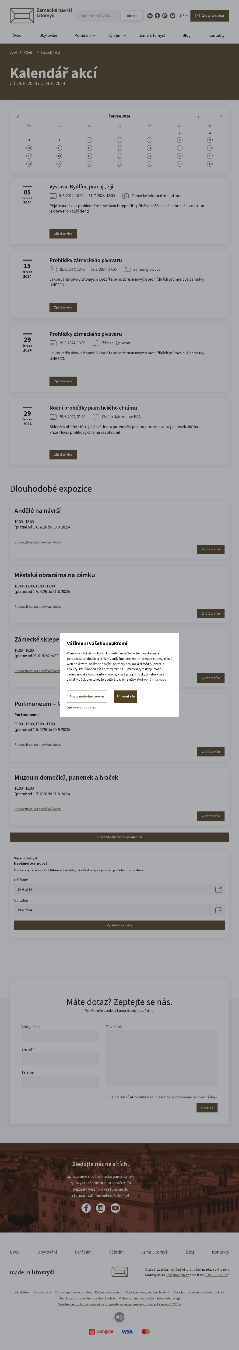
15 (179, 148)
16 (209, 148)
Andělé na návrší (37, 510)
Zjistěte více (63, 233)
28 (149, 164)
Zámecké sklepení (39, 639)
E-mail (28, 1049)
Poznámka (114, 1026)
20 (119, 156)
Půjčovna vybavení (108, 1292)
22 (179, 156)
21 (149, 156)
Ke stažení (22, 1292)
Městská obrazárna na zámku (54, 575)
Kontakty (216, 35)
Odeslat (207, 1108)
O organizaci (42, 1292)
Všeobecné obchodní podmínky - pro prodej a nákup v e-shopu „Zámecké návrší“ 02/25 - (119, 1304)
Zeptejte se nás (213, 15)
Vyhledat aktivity (119, 925)
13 (119, 148)
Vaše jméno (30, 1026)
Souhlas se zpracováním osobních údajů (87, 1298)
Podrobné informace (151, 679)
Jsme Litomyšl (152, 35)
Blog (187, 35)
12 (89, 148)
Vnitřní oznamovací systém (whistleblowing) (149, 1298)
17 (29, 156)
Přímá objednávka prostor (73, 1292)
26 (89, 164)
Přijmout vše (125, 696)
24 (29, 164)
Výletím (29, 52)
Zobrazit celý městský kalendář (119, 837)
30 (209, 164)
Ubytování (48, 35)
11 (59, 148)
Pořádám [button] (82, 35)
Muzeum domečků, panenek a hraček (66, 777)
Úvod (16, 35)
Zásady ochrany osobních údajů (147, 1292)
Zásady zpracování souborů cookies (198, 1292)
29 (179, 164)
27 (119, 164)
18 (59, 156)
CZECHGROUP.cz (216, 1275)
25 (59, 164)
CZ (182, 15)
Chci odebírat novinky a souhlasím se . (165, 1097)
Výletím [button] (115, 35)
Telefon (27, 1072)
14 (149, 148)
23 (209, 156)
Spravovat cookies (81, 707)
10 (29, 148)
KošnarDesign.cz (177, 1275)
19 (89, 156)
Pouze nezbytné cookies (87, 696)
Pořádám (83, 1252)
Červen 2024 (119, 116)
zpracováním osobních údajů (194, 1097)
